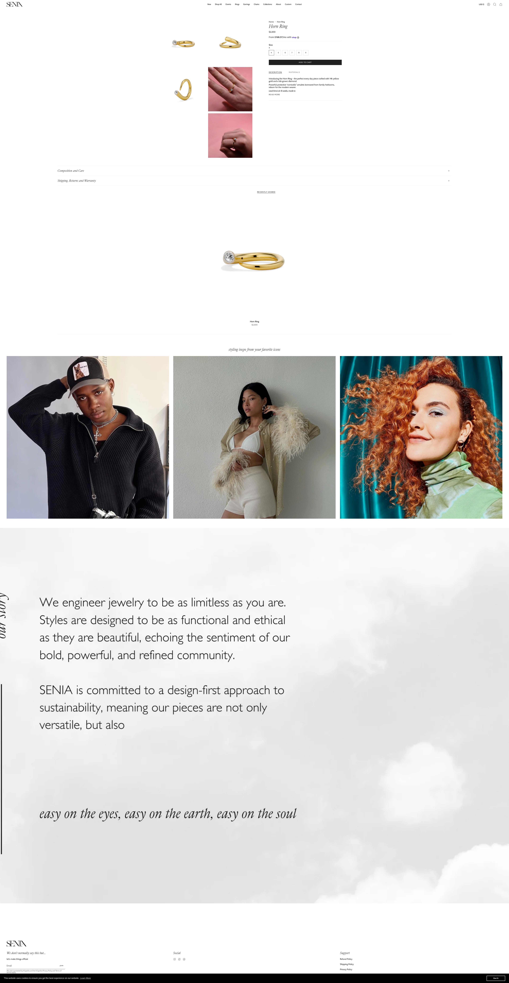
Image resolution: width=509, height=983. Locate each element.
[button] (267, 4)
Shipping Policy (347, 964)
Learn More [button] (85, 978)
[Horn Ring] (254, 258)
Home (271, 22)
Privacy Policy (47, 971)
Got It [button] (495, 978)
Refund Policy (346, 959)
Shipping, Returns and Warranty (77, 181)
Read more (274, 95)
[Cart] (501, 4)
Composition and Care (71, 171)
